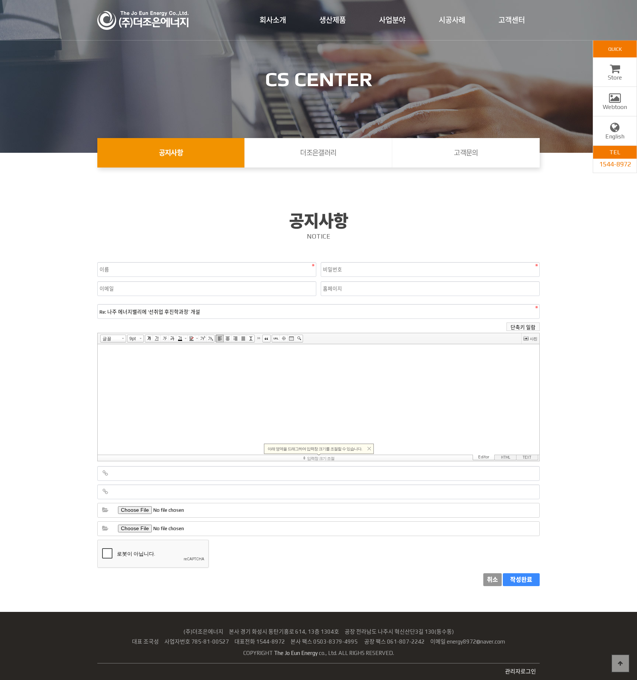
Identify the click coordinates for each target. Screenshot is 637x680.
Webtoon (615, 106)
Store (615, 77)
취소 (492, 579)
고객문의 (466, 153)
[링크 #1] (105, 473)
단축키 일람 (523, 327)
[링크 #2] (105, 492)
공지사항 (171, 153)
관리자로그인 (520, 671)
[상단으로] (620, 663)
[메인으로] (142, 20)
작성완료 (521, 579)
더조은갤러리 (318, 153)
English (614, 136)
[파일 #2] (105, 529)
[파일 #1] (105, 510)
